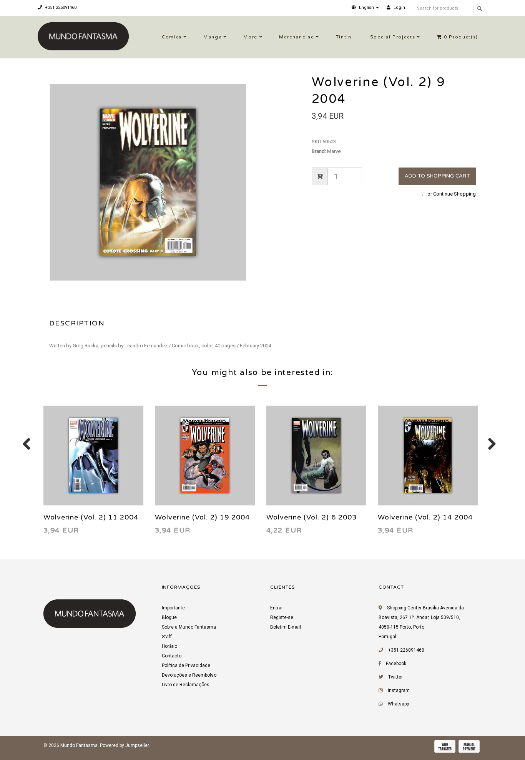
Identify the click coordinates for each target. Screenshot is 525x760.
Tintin (344, 37)
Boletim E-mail (285, 627)
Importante (173, 608)
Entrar (276, 608)
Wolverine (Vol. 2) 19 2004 (202, 517)
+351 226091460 (60, 7)
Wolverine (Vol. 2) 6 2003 (311, 517)
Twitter (395, 677)
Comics (172, 37)
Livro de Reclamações (185, 684)
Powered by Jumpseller (124, 745)
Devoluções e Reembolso (189, 675)
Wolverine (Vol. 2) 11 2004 (90, 517)
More (250, 37)
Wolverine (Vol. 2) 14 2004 (425, 517)
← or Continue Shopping (448, 194)
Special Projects (392, 37)
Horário (169, 646)
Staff (167, 636)
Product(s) (461, 37)
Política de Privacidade (186, 665)
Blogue (169, 617)
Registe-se (281, 617)
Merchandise (296, 37)
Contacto (171, 656)
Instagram (399, 690)
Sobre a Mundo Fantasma (189, 627)
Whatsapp (398, 704)
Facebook (396, 663)
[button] (365, 7)
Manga (212, 37)
